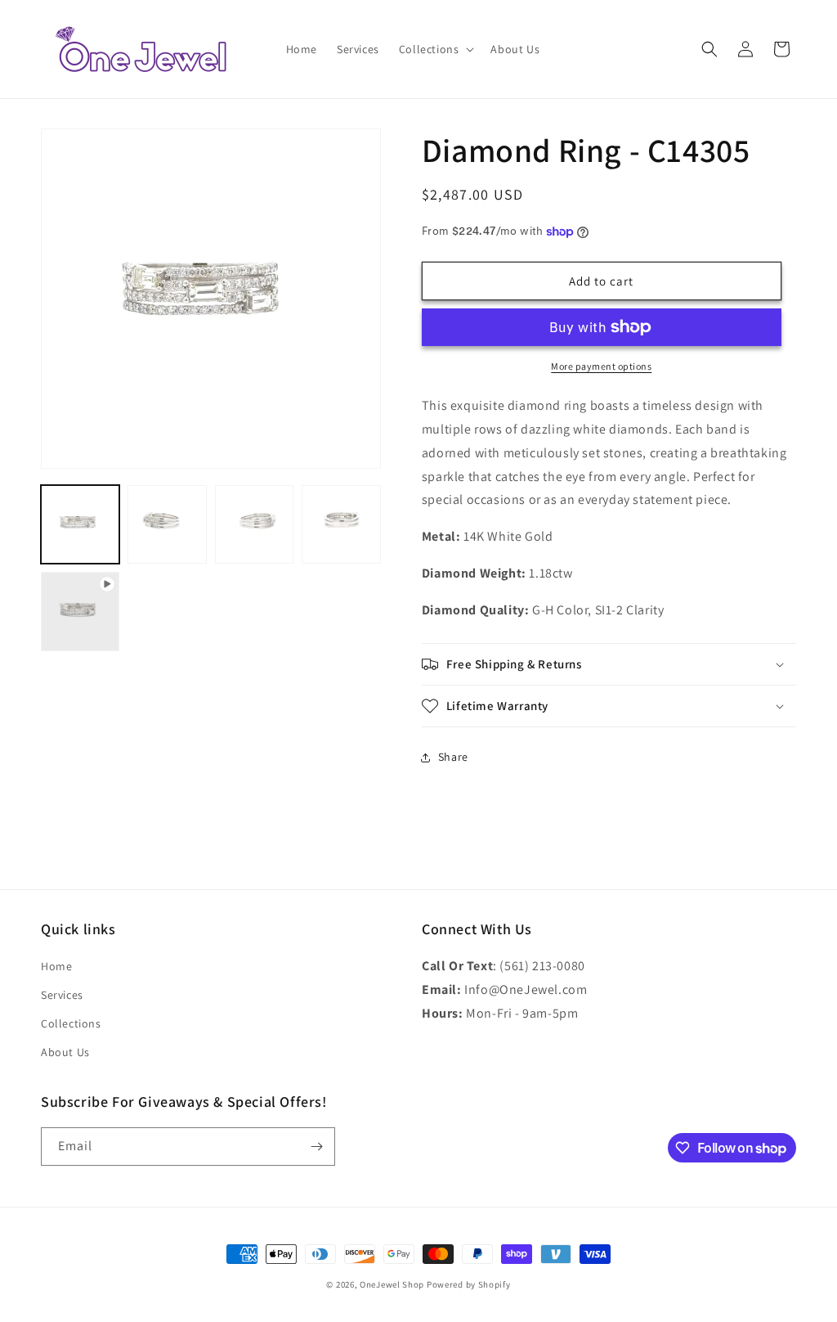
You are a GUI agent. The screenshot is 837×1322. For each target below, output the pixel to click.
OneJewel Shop (392, 1284)
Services (62, 994)
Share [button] (453, 756)
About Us (65, 1052)
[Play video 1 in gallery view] (80, 611)
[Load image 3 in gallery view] (254, 524)
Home (56, 966)
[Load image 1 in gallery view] (80, 524)
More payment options (601, 366)
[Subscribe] (316, 1146)
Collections (71, 1023)
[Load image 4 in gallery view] (341, 524)
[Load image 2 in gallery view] (167, 524)
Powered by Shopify (469, 1284)
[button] (435, 49)
